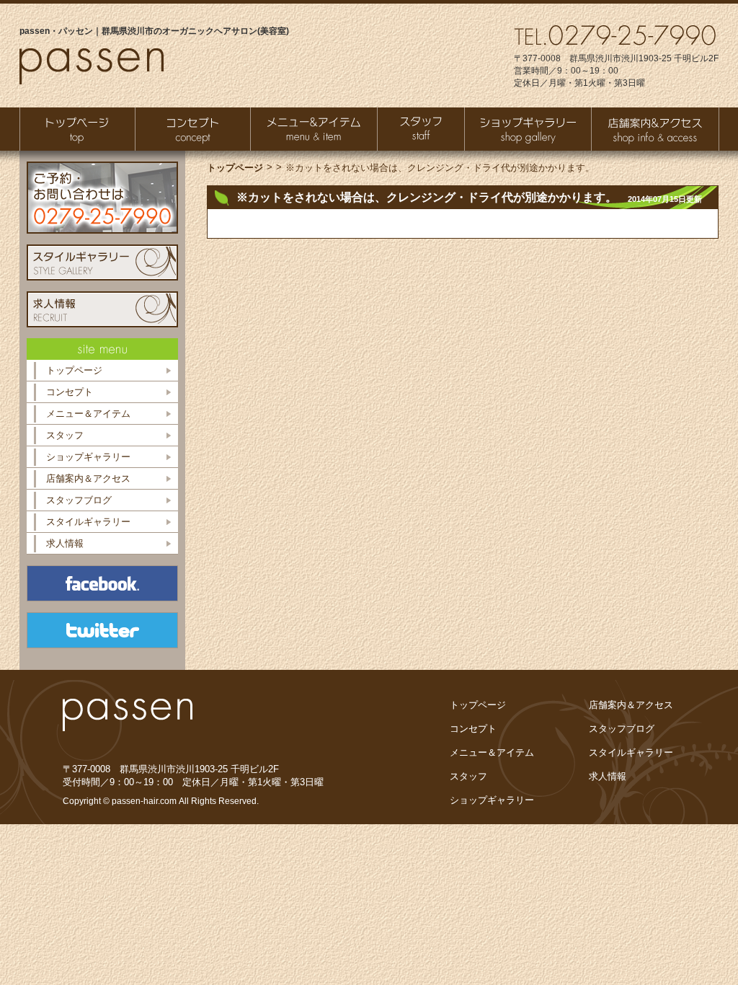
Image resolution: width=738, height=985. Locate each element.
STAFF (421, 129)
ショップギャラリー (88, 456)
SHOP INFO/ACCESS (655, 129)
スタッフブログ (79, 500)
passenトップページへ (91, 66)
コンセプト (69, 392)
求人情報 (65, 543)
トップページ (77, 129)
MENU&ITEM (314, 129)
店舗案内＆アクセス (88, 478)
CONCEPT (193, 129)
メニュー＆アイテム (88, 413)
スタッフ (65, 435)
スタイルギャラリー (88, 521)
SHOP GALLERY (528, 129)
